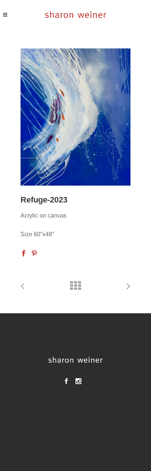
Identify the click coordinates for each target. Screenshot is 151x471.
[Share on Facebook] (24, 253)
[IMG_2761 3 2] (75, 117)
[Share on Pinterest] (34, 253)
